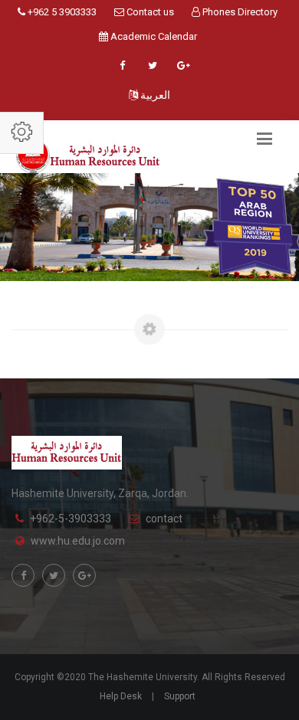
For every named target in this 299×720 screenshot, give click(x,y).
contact (164, 518)
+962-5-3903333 (70, 518)
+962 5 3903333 (61, 12)
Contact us (149, 12)
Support (180, 696)
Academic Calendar (152, 36)
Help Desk (121, 696)
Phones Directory (239, 12)
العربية (154, 95)
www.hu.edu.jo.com (78, 541)
